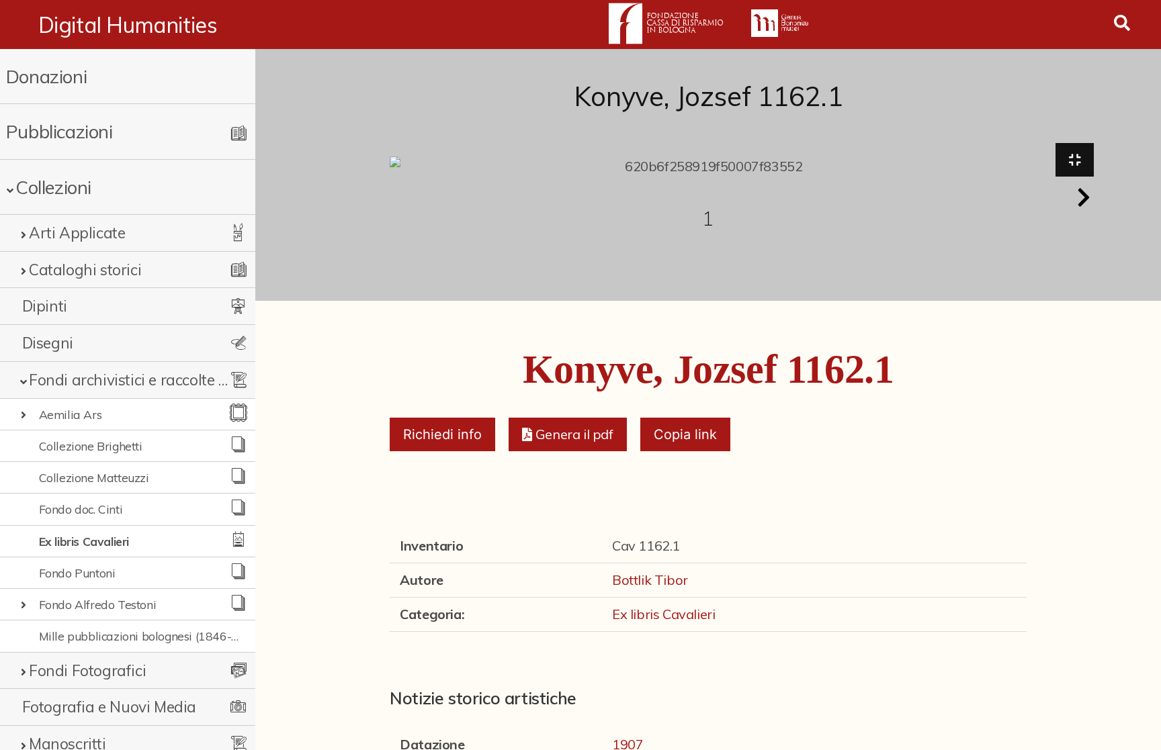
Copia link (685, 434)
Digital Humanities (128, 24)
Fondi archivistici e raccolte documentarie (129, 379)
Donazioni (46, 76)
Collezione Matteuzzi (94, 477)
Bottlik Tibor (650, 579)
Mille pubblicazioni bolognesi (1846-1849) (139, 635)
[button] (1084, 197)
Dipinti (44, 306)
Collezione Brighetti (90, 445)
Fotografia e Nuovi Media (109, 706)
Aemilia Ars (70, 414)
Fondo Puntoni (77, 572)
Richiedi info (442, 434)
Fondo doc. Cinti (81, 509)
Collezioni (53, 187)
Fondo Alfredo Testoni (98, 604)
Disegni (47, 343)
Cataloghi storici (85, 269)
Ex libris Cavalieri (84, 541)
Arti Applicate (77, 232)
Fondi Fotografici (87, 670)
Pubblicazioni (59, 131)
